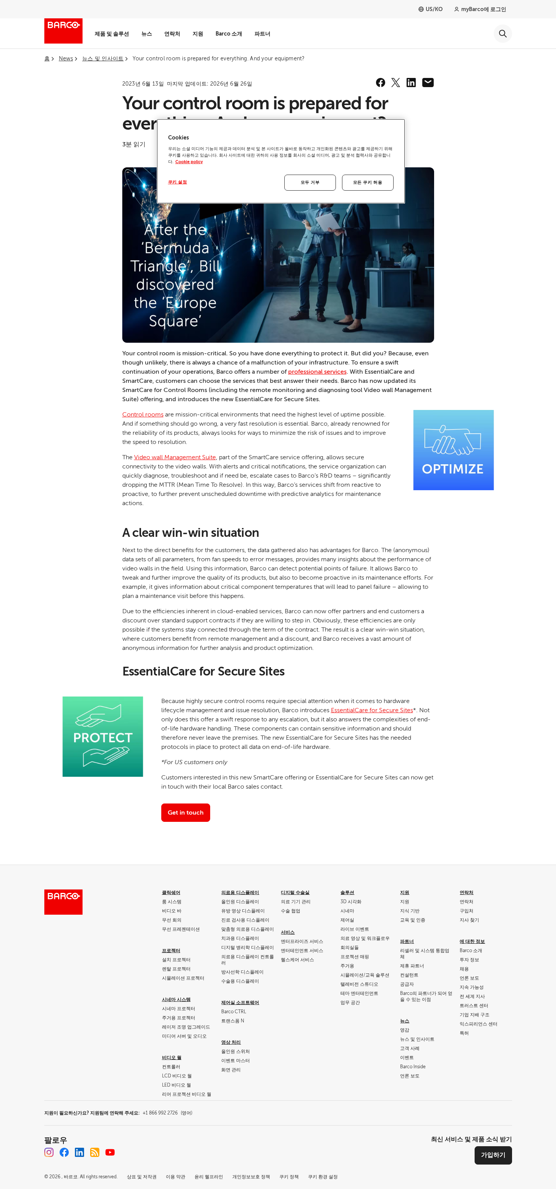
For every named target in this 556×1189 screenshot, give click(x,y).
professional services (317, 371)
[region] (281, 161)
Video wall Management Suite (175, 457)
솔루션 (347, 892)
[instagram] (48, 1152)
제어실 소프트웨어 (240, 1002)
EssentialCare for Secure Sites (372, 710)
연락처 (172, 34)
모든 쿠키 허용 (368, 182)
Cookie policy (189, 161)
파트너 (262, 34)
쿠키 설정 (177, 182)
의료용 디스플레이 (240, 892)
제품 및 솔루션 (112, 34)
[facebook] (380, 82)
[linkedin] (411, 82)
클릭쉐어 (171, 892)
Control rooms (143, 414)
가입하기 (493, 1155)
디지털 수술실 (295, 892)
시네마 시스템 (176, 999)
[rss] (94, 1152)
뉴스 (146, 34)
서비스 (288, 932)
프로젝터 (171, 950)
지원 (198, 34)
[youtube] (110, 1152)
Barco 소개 (229, 34)
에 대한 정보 (472, 941)
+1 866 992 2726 (167, 1113)
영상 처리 (231, 1042)
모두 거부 (310, 182)
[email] (428, 82)
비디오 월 (172, 1057)
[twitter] (395, 82)
